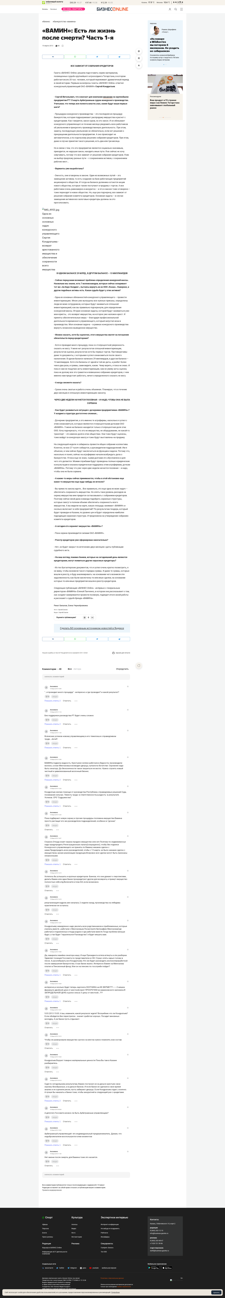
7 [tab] (166, 117)
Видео (73, 1228)
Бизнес (46, 21)
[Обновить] (139, 666)
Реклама (75, 1243)
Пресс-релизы (47, 1237)
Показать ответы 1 (53, 748)
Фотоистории (76, 1237)
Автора (77, 669)
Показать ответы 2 (53, 701)
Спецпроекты (107, 1243)
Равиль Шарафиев (169, 29)
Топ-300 (104, 1252)
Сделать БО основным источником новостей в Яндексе (92, 628)
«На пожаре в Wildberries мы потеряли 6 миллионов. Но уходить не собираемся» (164, 45)
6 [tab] (165, 117)
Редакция (46, 1243)
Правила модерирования (52, 1190)
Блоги (44, 1233)
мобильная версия (109, 1268)
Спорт (49, 1217)
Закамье (53, 9)
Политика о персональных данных (112, 1278)
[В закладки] (139, 58)
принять (216, 1292)
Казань (144, 2)
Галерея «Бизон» (107, 1248)
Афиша (45, 1224)
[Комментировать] (139, 51)
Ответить (67, 701)
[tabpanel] (165, 43)
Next (180, 64)
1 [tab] (163, 64)
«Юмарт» (165, 32)
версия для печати (122, 653)
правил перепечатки (124, 1286)
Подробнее (115, 1292)
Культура (76, 1217)
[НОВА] (73, 10)
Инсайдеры (105, 1237)
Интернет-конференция (110, 1224)
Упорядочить (122, 669)
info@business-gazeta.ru (159, 1233)
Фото (73, 1233)
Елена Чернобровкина (78, 605)
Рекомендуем (155, 96)
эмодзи (54, 696)
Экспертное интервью (114, 1217)
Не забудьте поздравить (110, 1228)
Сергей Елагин (63, 610)
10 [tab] (170, 117)
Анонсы (74, 1224)
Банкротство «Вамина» (65, 21)
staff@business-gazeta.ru (159, 1251)
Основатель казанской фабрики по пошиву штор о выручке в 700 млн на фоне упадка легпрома (164, 57)
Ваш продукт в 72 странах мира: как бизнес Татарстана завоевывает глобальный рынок (164, 104)
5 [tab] (164, 117)
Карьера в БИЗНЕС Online (52, 1248)
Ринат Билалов (60, 605)
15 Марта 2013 (47, 46)
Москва (160, 2)
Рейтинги (104, 1233)
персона (153, 23)
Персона (45, 1228)
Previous (151, 64)
